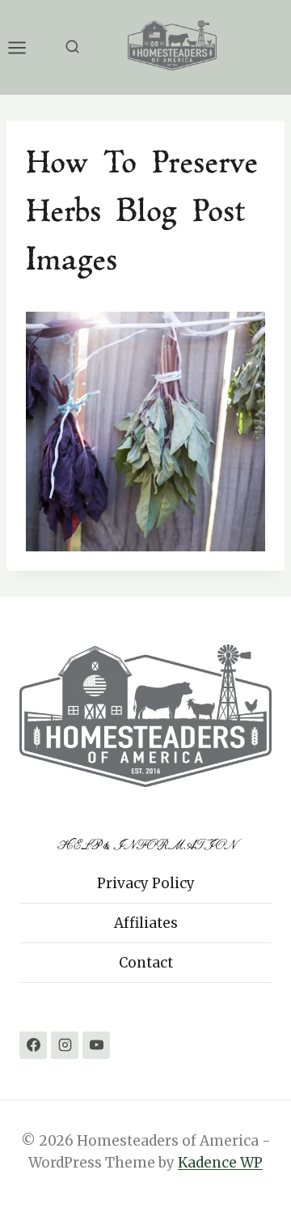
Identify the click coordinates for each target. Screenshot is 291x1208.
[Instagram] (64, 1045)
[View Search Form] (72, 47)
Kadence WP (220, 1163)
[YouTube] (96, 1045)
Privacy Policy (146, 883)
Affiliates (146, 923)
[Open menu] (25, 47)
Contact (146, 963)
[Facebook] (33, 1045)
